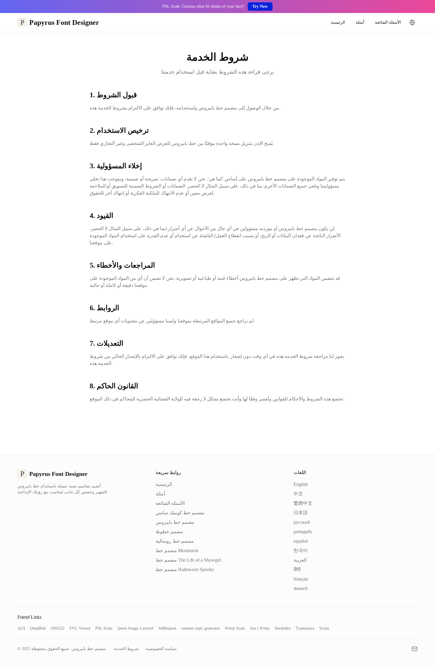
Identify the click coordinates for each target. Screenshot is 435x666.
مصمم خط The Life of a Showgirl (188, 559)
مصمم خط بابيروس (175, 522)
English (301, 484)
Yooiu (324, 628)
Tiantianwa (305, 628)
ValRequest (167, 628)
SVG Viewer (80, 628)
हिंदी (297, 569)
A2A (21, 628)
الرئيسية (338, 22)
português (303, 531)
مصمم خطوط (169, 531)
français (301, 578)
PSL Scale (103, 628)
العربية (300, 559)
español (301, 541)
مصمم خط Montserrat (177, 550)
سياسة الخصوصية (161, 648)
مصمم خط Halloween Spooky (185, 569)
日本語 (301, 512)
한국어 (301, 550)
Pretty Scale (235, 628)
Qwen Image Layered (135, 628)
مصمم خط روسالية (175, 541)
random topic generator (200, 628)
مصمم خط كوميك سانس (180, 512)
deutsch (301, 588)
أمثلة (360, 22)
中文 (298, 493)
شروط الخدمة (126, 648)
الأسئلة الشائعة (388, 22)
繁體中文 (303, 503)
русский (302, 522)
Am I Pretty (260, 628)
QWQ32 (58, 628)
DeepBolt (38, 628)
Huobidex (283, 628)
